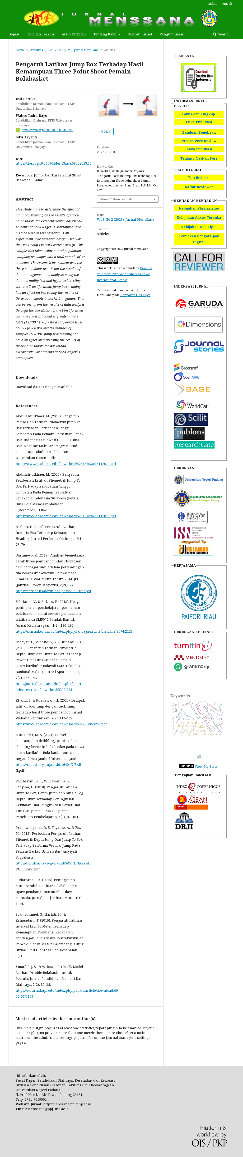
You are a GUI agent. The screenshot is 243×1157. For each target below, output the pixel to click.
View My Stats (206, 766)
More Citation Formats (116, 199)
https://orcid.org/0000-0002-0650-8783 (47, 130)
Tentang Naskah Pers (199, 158)
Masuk (227, 3)
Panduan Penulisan (199, 132)
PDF (106, 131)
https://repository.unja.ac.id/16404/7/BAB (48, 764)
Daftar (212, 3)
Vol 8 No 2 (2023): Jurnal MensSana (73, 50)
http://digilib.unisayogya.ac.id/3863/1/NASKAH (53, 863)
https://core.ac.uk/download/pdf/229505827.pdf (53, 591)
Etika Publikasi (199, 122)
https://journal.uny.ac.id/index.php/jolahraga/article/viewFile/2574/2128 (74, 631)
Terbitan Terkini (40, 34)
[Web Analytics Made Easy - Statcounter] (186, 766)
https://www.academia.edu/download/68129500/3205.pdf (61, 724)
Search (223, 34)
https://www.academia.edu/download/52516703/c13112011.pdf (66, 463)
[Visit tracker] (199, 757)
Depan (14, 34)
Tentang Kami (105, 34)
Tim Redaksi (199, 177)
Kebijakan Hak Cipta (135, 295)
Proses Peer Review (199, 140)
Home (20, 50)
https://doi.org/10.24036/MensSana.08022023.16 (54, 163)
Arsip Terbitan (74, 34)
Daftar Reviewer (199, 187)
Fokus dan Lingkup (198, 114)
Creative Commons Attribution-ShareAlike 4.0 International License (124, 274)
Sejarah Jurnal (140, 34)
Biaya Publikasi (198, 149)
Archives (36, 50)
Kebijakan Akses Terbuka (199, 217)
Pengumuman (171, 34)
